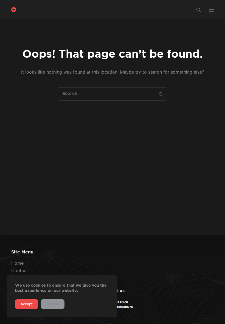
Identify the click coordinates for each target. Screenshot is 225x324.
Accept (27, 304)
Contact (19, 270)
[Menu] (211, 9)
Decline (52, 304)
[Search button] (160, 94)
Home (17, 263)
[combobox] (106, 94)
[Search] (198, 10)
